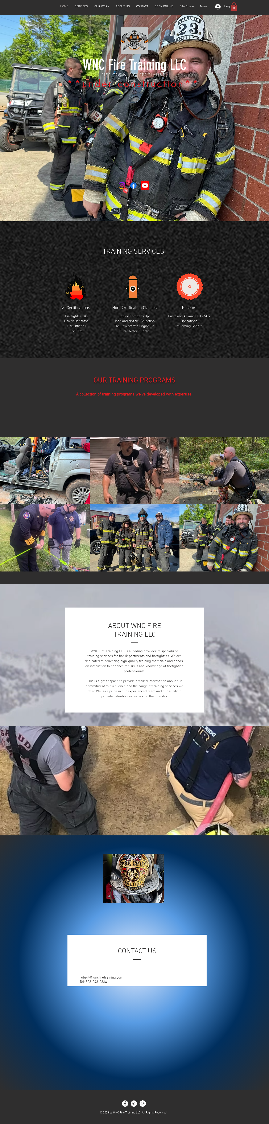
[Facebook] (133, 185)
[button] (233, 6)
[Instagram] (122, 185)
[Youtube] (145, 185)
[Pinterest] (134, 1103)
